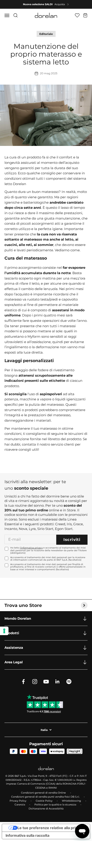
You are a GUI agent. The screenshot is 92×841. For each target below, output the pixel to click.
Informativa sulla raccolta (27, 835)
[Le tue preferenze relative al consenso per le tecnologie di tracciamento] (4, 631)
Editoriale (46, 34)
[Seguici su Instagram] (35, 682)
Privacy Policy (18, 800)
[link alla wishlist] (77, 15)
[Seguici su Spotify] (69, 682)
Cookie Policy (44, 800)
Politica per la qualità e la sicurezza (55, 804)
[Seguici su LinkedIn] (57, 682)
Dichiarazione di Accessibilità (46, 808)
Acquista (59, 4)
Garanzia (20, 804)
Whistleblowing (71, 800)
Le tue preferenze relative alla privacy (50, 828)
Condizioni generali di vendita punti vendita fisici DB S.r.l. (45, 796)
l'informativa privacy (31, 547)
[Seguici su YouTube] (46, 682)
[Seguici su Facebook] (23, 682)
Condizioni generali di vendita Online (43, 792)
